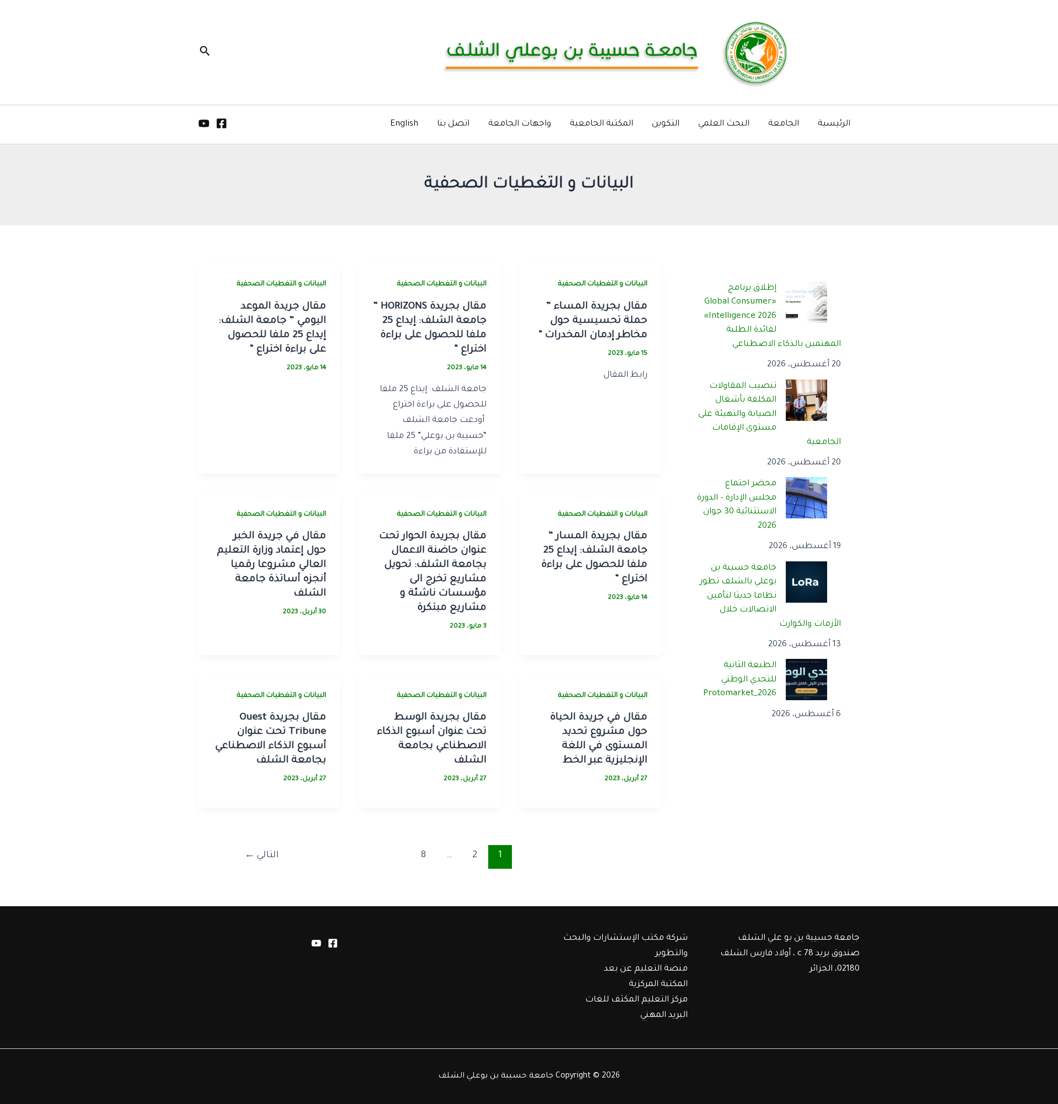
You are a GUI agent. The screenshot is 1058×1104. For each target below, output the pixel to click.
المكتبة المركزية (658, 984)
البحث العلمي (723, 124)
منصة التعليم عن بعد (646, 969)
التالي (262, 856)
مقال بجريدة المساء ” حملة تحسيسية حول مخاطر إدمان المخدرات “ (592, 321)
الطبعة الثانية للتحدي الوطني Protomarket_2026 (739, 680)
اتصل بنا (453, 124)
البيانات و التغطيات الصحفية (602, 284)
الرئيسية (834, 124)
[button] (203, 52)
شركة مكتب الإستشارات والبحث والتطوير (625, 946)
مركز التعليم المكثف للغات (636, 1000)
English (404, 124)
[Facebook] (221, 123)
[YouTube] (203, 123)
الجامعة (783, 124)
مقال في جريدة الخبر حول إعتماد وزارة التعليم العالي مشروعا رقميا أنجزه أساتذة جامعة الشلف (271, 565)
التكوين (665, 124)
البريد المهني (664, 1015)
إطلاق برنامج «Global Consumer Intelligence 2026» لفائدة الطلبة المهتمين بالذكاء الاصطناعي (772, 316)
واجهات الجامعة (519, 124)
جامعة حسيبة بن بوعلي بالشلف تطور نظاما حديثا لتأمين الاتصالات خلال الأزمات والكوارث (770, 596)
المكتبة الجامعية (601, 124)
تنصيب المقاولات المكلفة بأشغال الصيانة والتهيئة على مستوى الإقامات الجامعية (769, 414)
